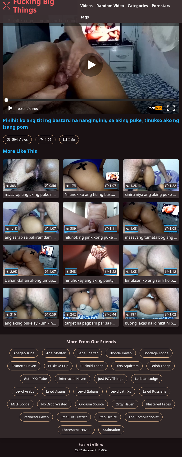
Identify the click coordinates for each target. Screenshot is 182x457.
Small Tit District (74, 417)
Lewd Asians (56, 391)
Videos (86, 5)
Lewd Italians (88, 391)
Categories (138, 5)
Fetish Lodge (160, 366)
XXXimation (111, 429)
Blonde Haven (121, 353)
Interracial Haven (72, 378)
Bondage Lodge (156, 353)
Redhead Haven (36, 417)
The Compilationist (144, 417)
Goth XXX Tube (35, 378)
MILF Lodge (20, 404)
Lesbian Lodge (146, 378)
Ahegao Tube (24, 353)
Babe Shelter (87, 353)
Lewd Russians (154, 391)
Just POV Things (110, 378)
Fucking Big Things (33, 5)
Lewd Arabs (25, 391)
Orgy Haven (125, 404)
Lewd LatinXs (120, 391)
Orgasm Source (91, 404)
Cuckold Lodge (92, 366)
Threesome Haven (76, 429)
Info (71, 139)
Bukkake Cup (58, 366)
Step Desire (108, 417)
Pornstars (161, 5)
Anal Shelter (56, 353)
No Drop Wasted (54, 404)
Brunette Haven (23, 366)
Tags (84, 17)
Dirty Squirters (127, 366)
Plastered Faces (158, 404)
